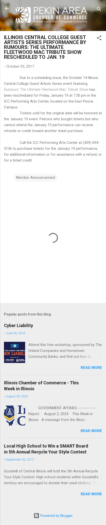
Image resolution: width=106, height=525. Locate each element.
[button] (99, 39)
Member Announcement (35, 177)
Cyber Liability (18, 325)
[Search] (99, 9)
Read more (91, 367)
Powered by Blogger (56, 515)
